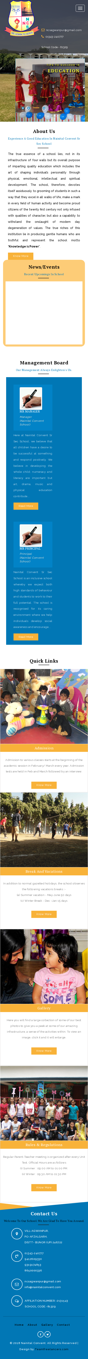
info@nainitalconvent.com (43, 1287)
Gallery (44, 1007)
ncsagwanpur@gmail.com (64, 30)
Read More (26, 505)
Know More (20, 256)
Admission (44, 747)
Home (19, 1324)
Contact (63, 1324)
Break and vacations (44, 871)
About (32, 1324)
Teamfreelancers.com (52, 1349)
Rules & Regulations (44, 1144)
